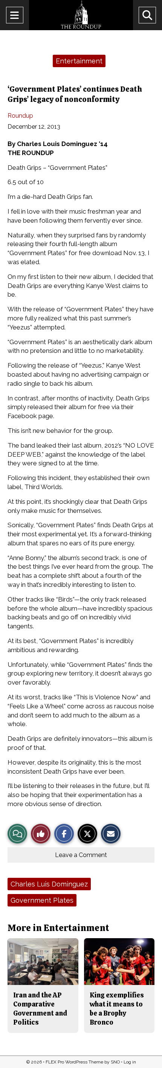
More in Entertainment (58, 928)
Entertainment (79, 61)
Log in (130, 1062)
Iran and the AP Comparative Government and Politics (40, 1009)
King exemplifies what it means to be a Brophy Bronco (117, 1009)
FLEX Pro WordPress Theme (74, 1062)
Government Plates (42, 900)
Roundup (20, 115)
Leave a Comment (81, 855)
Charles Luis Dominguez (49, 884)
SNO (115, 1062)
